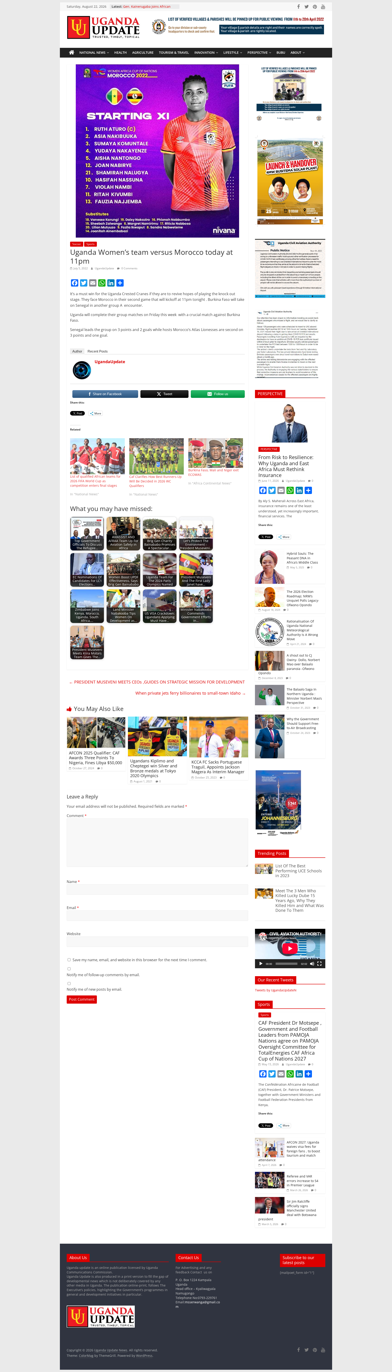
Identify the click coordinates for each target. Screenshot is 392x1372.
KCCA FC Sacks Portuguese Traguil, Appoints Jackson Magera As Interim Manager (217, 766)
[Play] (261, 963)
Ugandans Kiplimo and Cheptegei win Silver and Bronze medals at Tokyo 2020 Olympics (153, 768)
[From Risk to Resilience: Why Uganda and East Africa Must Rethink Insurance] (290, 404)
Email (73, 907)
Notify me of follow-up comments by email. (103, 974)
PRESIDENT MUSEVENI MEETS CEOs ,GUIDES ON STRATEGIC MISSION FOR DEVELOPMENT (157, 682)
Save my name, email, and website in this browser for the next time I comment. (140, 959)
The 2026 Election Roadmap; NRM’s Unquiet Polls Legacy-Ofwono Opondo (303, 598)
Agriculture (143, 52)
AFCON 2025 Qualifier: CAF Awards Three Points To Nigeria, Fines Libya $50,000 (95, 757)
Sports (90, 244)
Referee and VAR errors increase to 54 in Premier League (302, 1180)
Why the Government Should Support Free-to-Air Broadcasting (303, 723)
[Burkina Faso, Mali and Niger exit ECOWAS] (215, 453)
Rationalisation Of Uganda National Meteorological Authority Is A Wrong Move (302, 630)
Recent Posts (98, 351)
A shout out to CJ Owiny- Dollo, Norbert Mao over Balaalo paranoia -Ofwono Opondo (289, 664)
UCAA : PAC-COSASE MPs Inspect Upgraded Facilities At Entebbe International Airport (148, 8)
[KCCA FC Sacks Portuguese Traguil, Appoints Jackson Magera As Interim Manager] (218, 719)
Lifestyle (231, 52)
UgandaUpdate (105, 268)
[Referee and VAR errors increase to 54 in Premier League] (269, 1174)
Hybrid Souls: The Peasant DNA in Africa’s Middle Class (302, 557)
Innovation (204, 52)
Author (77, 351)
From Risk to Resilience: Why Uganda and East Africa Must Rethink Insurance (286, 466)
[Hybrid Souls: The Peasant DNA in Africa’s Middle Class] (269, 551)
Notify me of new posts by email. (94, 989)
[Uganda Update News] (72, 52)
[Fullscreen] (319, 963)
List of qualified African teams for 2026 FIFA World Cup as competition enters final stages (95, 481)
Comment (77, 815)
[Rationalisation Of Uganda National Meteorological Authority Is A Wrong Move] (269, 619)
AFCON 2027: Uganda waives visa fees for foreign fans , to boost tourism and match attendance (289, 1151)
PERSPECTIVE (257, 52)
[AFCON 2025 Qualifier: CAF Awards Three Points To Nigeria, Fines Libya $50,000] (96, 719)
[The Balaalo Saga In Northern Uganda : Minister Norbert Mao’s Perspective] (269, 687)
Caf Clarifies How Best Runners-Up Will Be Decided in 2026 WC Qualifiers (155, 481)
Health (120, 52)
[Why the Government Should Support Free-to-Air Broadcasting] (269, 717)
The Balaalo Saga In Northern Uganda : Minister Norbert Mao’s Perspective (304, 696)
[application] (290, 948)
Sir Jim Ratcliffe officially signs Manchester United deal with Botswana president (287, 1210)
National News (92, 52)
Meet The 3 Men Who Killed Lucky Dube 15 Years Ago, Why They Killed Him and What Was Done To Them (299, 900)
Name (73, 881)
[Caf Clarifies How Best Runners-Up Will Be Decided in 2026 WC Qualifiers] (156, 456)
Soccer (76, 244)
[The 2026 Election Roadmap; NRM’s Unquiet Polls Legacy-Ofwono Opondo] (269, 589)
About (296, 52)
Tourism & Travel (174, 52)
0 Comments (129, 268)
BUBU (281, 52)
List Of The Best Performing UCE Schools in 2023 (298, 870)
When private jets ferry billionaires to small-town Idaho (190, 693)
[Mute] (312, 963)
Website (74, 933)
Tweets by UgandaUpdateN (275, 990)
